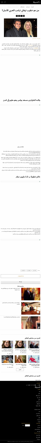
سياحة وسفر (38, 413)
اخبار (39, 411)
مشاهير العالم (22, 7)
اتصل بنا (38, 427)
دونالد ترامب (30, 45)
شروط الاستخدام (37, 429)
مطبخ (39, 399)
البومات (39, 421)
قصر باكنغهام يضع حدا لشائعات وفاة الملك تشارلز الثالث (34, 350)
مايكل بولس (23, 270)
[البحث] (5, 2)
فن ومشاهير (28, 7)
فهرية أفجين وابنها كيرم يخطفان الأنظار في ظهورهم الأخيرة (34, 365)
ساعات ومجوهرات (37, 409)
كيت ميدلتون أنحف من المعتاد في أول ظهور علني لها (20, 350)
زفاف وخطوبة (38, 405)
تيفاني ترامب (28, 270)
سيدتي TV (38, 439)
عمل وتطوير (38, 415)
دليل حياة (38, 397)
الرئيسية (32, 7)
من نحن (39, 425)
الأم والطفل (38, 403)
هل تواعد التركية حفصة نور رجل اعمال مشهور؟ (21, 365)
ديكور (39, 417)
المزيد (20, 369)
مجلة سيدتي (38, 435)
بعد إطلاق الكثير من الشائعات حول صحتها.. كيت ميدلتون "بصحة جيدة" (7, 351)
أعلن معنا (38, 431)
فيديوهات (38, 419)
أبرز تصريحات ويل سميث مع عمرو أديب (7, 365)
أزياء (39, 391)
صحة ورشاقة (38, 395)
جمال (39, 393)
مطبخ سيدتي (38, 437)
